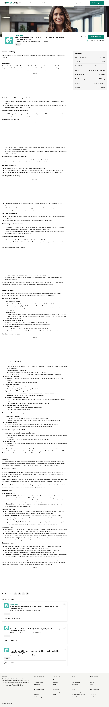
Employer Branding (39, 689)
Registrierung (93, 679)
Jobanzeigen (37, 684)
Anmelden (84, 3)
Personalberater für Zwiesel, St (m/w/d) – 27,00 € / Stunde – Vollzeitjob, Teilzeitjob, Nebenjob (35, 652)
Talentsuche (33, 3)
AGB (91, 692)
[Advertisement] (34, 85)
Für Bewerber (53, 3)
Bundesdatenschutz (95, 689)
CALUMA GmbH (19, 35)
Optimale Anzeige (76, 682)
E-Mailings (36, 694)
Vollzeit (18, 44)
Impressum (93, 694)
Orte (91, 684)
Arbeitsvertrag (56, 692)
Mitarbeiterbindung (76, 692)
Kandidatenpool (38, 687)
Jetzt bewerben (97, 36)
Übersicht (36, 679)
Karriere (73, 689)
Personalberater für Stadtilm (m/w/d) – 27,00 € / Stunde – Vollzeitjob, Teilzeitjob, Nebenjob (34, 607)
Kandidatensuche (38, 682)
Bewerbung (56, 689)
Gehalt (54, 694)
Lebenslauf (55, 687)
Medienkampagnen (39, 697)
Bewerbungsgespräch (77, 679)
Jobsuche (55, 682)
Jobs (27, 3)
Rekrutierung (75, 684)
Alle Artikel (74, 697)
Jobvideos (36, 692)
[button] (76, 3)
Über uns (92, 682)
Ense (103, 61)
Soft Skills (74, 687)
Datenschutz (93, 687)
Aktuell (41, 3)
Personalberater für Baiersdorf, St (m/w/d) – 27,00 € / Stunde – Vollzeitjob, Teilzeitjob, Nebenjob (36, 629)
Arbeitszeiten (56, 697)
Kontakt (92, 697)
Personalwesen (14, 604)
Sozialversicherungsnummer (78, 694)
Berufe (46, 3)
